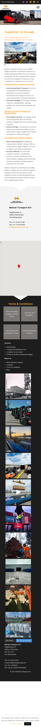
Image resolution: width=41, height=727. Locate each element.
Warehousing (10, 347)
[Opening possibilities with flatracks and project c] (18, 492)
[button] (19, 266)
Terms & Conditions (13, 367)
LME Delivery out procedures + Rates (12, 332)
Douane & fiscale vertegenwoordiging (19, 354)
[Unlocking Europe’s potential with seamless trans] (18, 465)
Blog (8, 370)
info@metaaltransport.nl (18, 227)
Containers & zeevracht (14, 352)
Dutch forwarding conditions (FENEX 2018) (12, 313)
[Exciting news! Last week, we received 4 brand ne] (18, 412)
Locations (9, 365)
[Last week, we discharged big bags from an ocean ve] (18, 624)
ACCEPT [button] (27, 724)
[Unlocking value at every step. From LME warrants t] (18, 545)
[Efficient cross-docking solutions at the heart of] (18, 518)
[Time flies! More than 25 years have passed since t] (18, 598)
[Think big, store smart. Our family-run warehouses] (18, 571)
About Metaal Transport (14, 362)
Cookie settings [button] (16, 724)
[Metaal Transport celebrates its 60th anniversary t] (18, 386)
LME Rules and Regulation (29, 314)
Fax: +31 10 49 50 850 (17, 225)
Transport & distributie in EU (16, 349)
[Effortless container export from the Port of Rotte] (18, 439)
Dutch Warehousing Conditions (29, 332)
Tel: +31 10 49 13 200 (17, 222)
